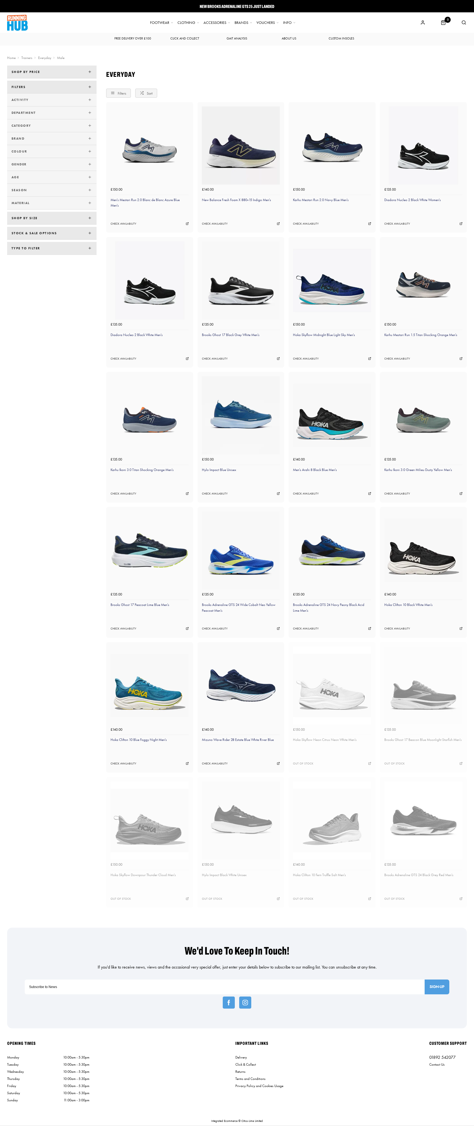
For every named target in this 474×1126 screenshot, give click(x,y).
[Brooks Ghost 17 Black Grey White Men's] (241, 280)
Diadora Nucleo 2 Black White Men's (137, 335)
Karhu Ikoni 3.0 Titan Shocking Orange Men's (142, 470)
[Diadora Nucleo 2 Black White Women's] (423, 145)
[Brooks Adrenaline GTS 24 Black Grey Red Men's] (423, 820)
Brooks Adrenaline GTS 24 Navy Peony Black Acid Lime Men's (328, 608)
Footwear (159, 23)
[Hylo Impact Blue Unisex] (241, 415)
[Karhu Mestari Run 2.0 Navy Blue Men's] (332, 145)
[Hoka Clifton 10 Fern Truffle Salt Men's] (332, 820)
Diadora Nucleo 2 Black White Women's (412, 200)
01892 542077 (442, 1057)
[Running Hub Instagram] (245, 1003)
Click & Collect (245, 1064)
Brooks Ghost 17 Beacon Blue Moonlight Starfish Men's (423, 740)
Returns (240, 1071)
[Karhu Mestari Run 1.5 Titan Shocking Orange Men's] (423, 280)
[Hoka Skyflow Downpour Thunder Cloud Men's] (150, 820)
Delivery (241, 1057)
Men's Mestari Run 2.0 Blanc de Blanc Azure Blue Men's (145, 203)
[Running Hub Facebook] (229, 1003)
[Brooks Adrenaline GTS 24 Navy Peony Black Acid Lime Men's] (332, 550)
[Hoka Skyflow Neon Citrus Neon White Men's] (332, 686)
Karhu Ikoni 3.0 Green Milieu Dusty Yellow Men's (418, 470)
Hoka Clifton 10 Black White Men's (408, 605)
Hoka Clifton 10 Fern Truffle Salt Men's (319, 875)
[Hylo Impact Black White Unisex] (241, 820)
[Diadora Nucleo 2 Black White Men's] (150, 280)
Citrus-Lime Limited (252, 1121)
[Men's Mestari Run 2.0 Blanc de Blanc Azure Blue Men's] (150, 145)
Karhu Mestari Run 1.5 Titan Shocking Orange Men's (420, 335)
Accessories (215, 23)
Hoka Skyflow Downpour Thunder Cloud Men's (143, 875)
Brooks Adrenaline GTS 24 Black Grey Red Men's (418, 875)
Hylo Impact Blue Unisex (219, 470)
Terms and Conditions (250, 1079)
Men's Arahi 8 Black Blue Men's (315, 470)
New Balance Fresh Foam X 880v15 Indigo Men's (236, 200)
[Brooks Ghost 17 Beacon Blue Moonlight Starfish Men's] (423, 686)
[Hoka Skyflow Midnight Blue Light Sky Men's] (332, 280)
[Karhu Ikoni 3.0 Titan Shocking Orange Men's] (150, 415)
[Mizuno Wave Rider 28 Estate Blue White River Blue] (241, 686)
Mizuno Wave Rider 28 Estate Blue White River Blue (238, 740)
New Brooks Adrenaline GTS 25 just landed (237, 6)
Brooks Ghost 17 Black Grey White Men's (230, 335)
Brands (241, 23)
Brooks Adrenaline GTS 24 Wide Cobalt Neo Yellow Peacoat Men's (238, 608)
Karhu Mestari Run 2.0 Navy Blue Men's (321, 200)
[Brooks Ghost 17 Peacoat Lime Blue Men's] (150, 550)
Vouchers (265, 23)
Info (287, 23)
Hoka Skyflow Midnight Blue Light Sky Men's (324, 335)
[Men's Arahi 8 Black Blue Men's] (332, 415)
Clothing (186, 23)
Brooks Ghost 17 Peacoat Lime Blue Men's (140, 605)
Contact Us (437, 1064)
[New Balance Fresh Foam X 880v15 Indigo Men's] (241, 145)
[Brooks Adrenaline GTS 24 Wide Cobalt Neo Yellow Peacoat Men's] (241, 550)
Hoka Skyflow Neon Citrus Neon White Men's (325, 740)
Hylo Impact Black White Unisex (224, 875)
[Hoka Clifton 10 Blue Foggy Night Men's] (150, 686)
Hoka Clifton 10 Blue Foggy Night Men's (139, 740)
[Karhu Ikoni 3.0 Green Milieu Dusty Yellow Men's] (423, 415)
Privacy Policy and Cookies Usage (259, 1086)
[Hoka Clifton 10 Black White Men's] (423, 550)
